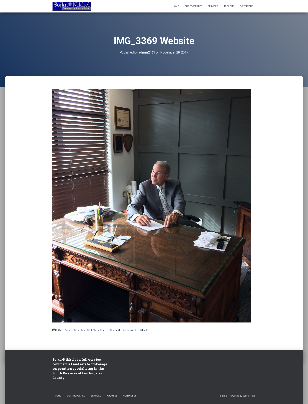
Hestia (223, 395)
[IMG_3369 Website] (151, 205)
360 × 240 (128, 330)
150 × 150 (69, 330)
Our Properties (193, 6)
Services (213, 6)
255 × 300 (84, 330)
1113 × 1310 (144, 330)
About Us (229, 6)
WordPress (249, 395)
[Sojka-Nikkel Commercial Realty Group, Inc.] (71, 6)
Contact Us (246, 6)
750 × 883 (99, 330)
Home (176, 6)
